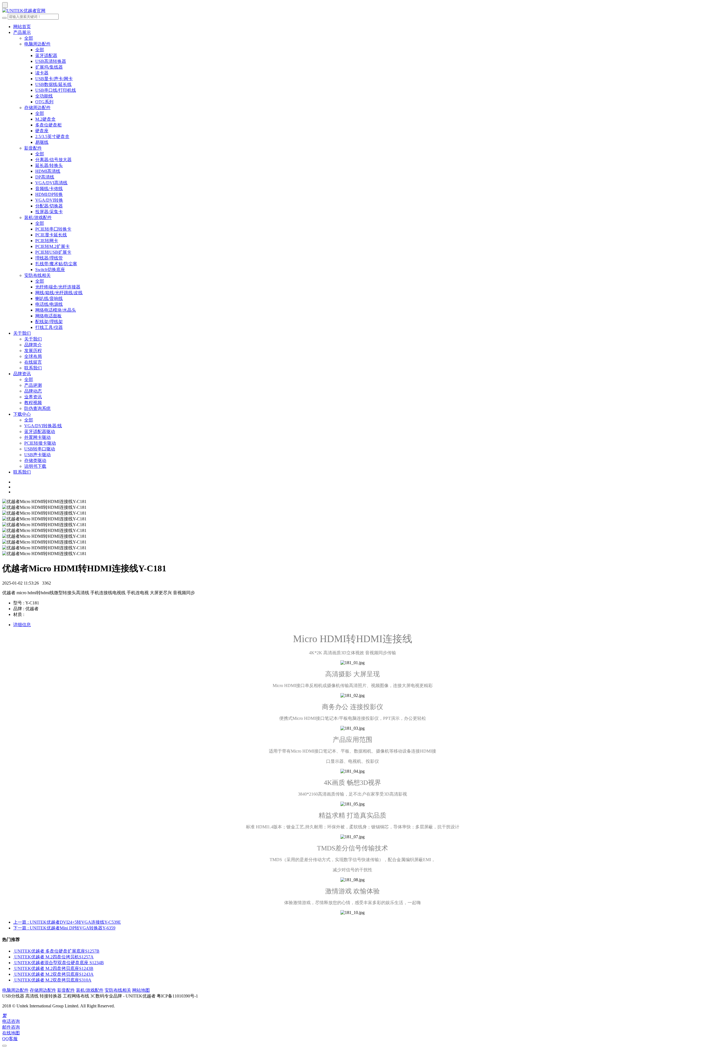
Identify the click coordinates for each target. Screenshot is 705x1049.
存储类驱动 (35, 460)
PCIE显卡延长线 (51, 234)
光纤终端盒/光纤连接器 (57, 287)
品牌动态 (33, 391)
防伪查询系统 (37, 408)
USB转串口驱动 (39, 449)
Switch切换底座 (50, 269)
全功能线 (44, 96)
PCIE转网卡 (46, 240)
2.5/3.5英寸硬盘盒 (52, 136)
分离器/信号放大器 (53, 159)
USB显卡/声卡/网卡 (54, 78)
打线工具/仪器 (49, 327)
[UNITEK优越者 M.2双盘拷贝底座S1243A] (13, 974)
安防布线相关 (37, 275)
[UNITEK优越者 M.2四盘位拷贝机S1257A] (13, 957)
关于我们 (22, 333)
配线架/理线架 (49, 321)
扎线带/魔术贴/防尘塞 (56, 263)
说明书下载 (35, 466)
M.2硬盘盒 (45, 119)
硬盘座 (41, 130)
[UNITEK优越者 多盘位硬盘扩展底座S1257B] (13, 951)
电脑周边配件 (37, 44)
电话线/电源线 (49, 304)
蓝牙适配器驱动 (39, 431)
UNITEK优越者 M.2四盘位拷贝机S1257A (54, 957)
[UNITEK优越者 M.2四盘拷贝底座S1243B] (13, 968)
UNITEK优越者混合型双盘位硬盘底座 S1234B (59, 962)
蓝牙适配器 (46, 55)
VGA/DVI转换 (49, 200)
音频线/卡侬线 (49, 188)
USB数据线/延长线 (53, 84)
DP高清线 (44, 177)
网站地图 (141, 990)
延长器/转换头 (49, 165)
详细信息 (22, 624)
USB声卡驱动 (37, 454)
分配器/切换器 (49, 206)
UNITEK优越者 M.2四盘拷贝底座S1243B (53, 968)
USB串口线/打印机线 (55, 90)
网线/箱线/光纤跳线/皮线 (59, 292)
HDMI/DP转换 (49, 194)
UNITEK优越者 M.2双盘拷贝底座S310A (52, 980)
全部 (28, 38)
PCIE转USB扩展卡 (53, 252)
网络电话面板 (48, 315)
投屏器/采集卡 (49, 211)
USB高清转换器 (50, 61)
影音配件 (33, 148)
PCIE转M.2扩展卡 (52, 246)
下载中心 (22, 414)
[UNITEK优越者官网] (352, 11)
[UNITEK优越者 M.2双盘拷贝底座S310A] (13, 980)
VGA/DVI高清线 (51, 182)
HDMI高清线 (47, 171)
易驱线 (41, 142)
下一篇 (64, 928)
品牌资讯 (22, 373)
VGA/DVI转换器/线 (43, 425)
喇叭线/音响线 (49, 298)
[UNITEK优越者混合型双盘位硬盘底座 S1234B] (13, 962)
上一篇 (67, 922)
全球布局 (33, 356)
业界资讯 (33, 396)
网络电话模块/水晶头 (55, 310)
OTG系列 (44, 101)
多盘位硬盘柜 (48, 125)
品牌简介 (33, 344)
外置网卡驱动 (37, 437)
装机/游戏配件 (38, 217)
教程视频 (33, 402)
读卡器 (41, 73)
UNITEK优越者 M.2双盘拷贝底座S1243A (54, 974)
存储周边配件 (37, 107)
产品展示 (22, 32)
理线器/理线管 (49, 258)
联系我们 (33, 368)
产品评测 (33, 385)
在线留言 (33, 362)
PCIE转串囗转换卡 (53, 229)
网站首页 (22, 26)
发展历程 (33, 350)
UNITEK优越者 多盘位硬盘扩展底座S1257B (56, 951)
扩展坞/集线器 (49, 67)
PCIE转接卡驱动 (40, 443)
